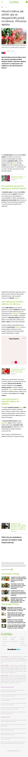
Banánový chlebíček (15, 668)
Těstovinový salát (10, 671)
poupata (17, 327)
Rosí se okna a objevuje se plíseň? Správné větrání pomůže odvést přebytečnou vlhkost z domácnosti (14, 695)
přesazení (23, 565)
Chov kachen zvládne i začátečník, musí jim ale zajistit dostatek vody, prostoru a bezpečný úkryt (13, 704)
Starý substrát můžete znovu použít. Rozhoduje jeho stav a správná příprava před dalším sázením (13, 690)
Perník (24, 666)
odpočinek (15, 313)
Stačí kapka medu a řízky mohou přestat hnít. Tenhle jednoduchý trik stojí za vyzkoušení (18, 586)
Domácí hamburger (5, 666)
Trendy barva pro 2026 (20, 680)
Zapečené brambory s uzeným (20, 671)
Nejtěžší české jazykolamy (22, 659)
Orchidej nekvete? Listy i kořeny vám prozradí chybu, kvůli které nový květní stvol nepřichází (18, 593)
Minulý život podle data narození (8, 661)
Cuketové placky (12, 672)
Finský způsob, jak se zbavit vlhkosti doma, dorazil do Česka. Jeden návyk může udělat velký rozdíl (16, 615)
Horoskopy (18, 661)
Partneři (4, 645)
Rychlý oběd (7, 668)
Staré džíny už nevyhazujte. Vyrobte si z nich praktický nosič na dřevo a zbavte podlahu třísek (13, 712)
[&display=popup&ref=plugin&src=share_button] (2, 53)
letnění (17, 565)
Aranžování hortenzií (11, 680)
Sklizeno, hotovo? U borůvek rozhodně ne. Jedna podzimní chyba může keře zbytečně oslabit (16, 621)
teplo (22, 563)
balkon (14, 163)
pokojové (4, 563)
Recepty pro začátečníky (14, 666)
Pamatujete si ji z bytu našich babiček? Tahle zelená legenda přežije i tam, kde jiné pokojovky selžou (18, 600)
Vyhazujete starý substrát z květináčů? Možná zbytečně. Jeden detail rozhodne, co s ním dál (16, 609)
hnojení (12, 565)
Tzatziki (2, 668)
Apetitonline (13, 637)
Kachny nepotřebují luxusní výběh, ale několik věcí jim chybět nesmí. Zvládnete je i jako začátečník (16, 626)
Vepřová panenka (11, 669)
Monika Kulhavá (10, 51)
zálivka (7, 565)
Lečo (21, 666)
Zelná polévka (3, 669)
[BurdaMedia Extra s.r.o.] (14, 649)
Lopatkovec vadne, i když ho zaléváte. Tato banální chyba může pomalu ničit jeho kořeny (18, 579)
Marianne (12, 639)
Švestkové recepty (13, 665)
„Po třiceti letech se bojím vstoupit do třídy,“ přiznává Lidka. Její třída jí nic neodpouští (14, 738)
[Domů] (6, 634)
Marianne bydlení (14, 641)
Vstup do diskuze (5, 569)
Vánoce (14, 563)
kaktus (21, 407)
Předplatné (5, 637)
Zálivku (11, 389)
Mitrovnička (6, 682)
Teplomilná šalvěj (14, 681)
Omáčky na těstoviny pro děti (10, 658)
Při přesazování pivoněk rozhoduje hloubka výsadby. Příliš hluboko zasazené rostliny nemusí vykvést (13, 708)
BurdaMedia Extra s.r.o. (15, 750)
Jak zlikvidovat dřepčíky (14, 682)
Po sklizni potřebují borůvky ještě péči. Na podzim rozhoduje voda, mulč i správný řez (13, 699)
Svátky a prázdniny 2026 (5, 681)
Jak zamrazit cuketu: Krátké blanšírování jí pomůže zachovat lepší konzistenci (13, 725)
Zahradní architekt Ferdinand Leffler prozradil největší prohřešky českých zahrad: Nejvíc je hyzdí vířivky (14, 720)
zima (3, 565)
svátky (16, 298)
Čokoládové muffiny (22, 665)
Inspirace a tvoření (9, 677)
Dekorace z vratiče (8, 678)
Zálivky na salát (23, 668)
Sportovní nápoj (4, 672)
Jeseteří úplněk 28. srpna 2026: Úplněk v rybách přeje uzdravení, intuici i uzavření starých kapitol (13, 729)
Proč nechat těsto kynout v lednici (15, 656)
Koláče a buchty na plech (11, 659)
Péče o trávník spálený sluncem (15, 675)
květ (18, 563)
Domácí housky (19, 669)
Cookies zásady (23, 645)
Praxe (6, 7)
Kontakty (5, 639)
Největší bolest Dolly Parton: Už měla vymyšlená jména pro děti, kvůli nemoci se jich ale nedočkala (13, 734)
